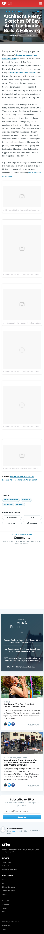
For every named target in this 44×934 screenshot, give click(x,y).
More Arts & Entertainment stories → (22, 667)
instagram (19, 504)
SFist (6, 845)
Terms (4, 929)
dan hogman (8, 504)
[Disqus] (22, 579)
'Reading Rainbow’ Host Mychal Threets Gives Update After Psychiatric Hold (22, 641)
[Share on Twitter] (9, 724)
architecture (26, 500)
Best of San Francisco (9, 869)
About (4, 880)
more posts (16, 831)
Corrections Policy (8, 890)
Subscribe (22, 817)
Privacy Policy (6, 925)
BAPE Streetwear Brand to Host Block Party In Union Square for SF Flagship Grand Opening (22, 659)
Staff (3, 883)
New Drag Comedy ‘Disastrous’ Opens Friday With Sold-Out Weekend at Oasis (22, 650)
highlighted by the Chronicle (23, 72)
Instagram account (24, 54)
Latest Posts (6, 862)
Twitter (4, 908)
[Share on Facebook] (13, 724)
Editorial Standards (8, 887)
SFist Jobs (5, 866)
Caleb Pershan (33, 11)
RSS (3, 912)
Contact (4, 894)
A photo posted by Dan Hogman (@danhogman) (20, 274)
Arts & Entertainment (14, 11)
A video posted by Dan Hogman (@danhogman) (20, 210)
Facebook (5, 905)
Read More (35, 830)
